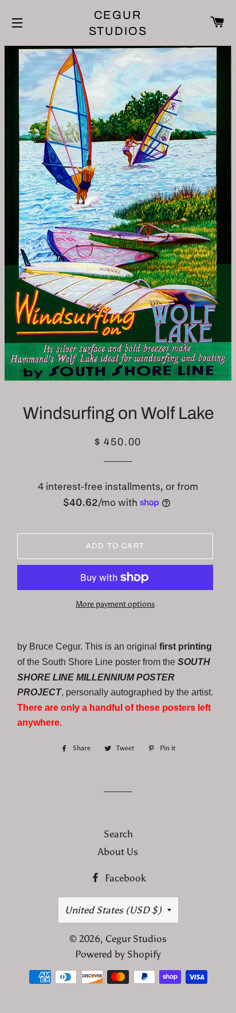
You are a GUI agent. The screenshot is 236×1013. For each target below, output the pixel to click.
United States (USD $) (113, 910)
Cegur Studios (118, 23)
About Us (118, 851)
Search (118, 834)
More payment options (115, 604)
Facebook (124, 878)
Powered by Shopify (118, 954)
